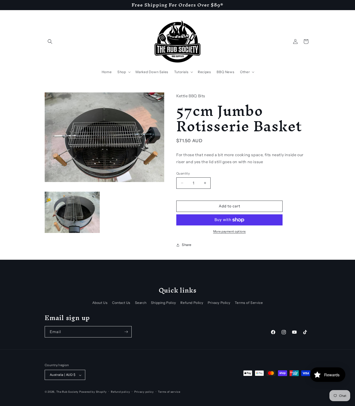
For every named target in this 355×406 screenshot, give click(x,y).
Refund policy (120, 391)
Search (141, 303)
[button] (50, 41)
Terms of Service (249, 303)
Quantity (183, 173)
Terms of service (169, 391)
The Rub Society (67, 392)
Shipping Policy (163, 303)
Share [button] (187, 245)
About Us (100, 303)
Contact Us (121, 303)
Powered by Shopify (93, 392)
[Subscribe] (126, 331)
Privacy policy (144, 391)
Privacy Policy (219, 303)
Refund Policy (191, 303)
